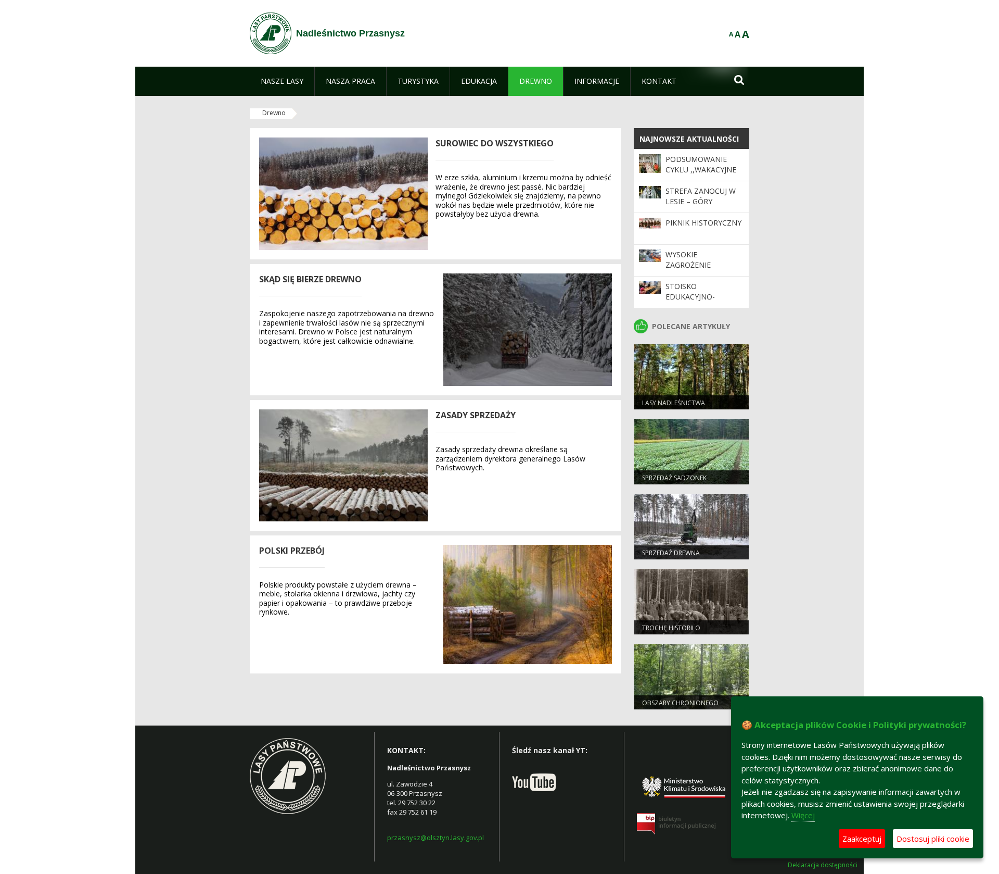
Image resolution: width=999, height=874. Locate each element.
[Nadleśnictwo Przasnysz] (270, 33)
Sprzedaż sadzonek (674, 477)
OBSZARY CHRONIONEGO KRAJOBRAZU (680, 707)
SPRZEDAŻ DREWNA (671, 552)
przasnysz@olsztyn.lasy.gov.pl (435, 837)
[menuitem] (282, 81)
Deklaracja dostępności (822, 865)
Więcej (803, 815)
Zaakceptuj (861, 838)
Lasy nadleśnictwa (673, 402)
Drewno (274, 112)
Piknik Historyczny (703, 223)
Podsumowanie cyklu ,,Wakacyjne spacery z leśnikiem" (700, 175)
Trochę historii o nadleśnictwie (671, 632)
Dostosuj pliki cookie (932, 838)
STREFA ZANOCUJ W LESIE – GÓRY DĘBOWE (700, 201)
